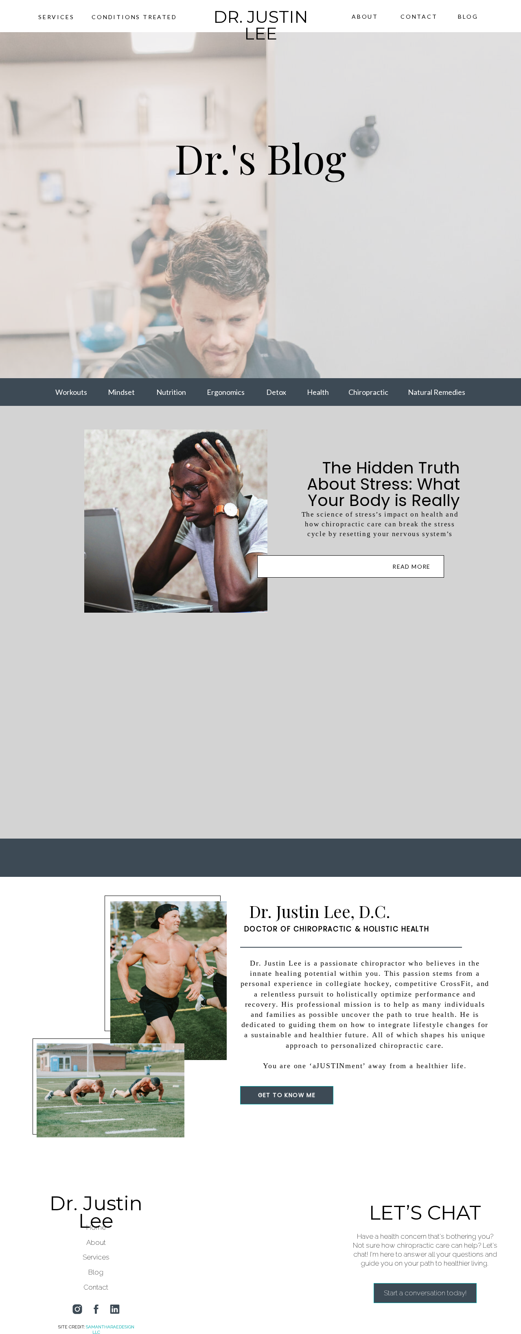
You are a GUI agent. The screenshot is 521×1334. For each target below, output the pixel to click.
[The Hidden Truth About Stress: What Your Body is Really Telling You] (350, 566)
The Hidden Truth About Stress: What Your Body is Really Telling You (383, 492)
